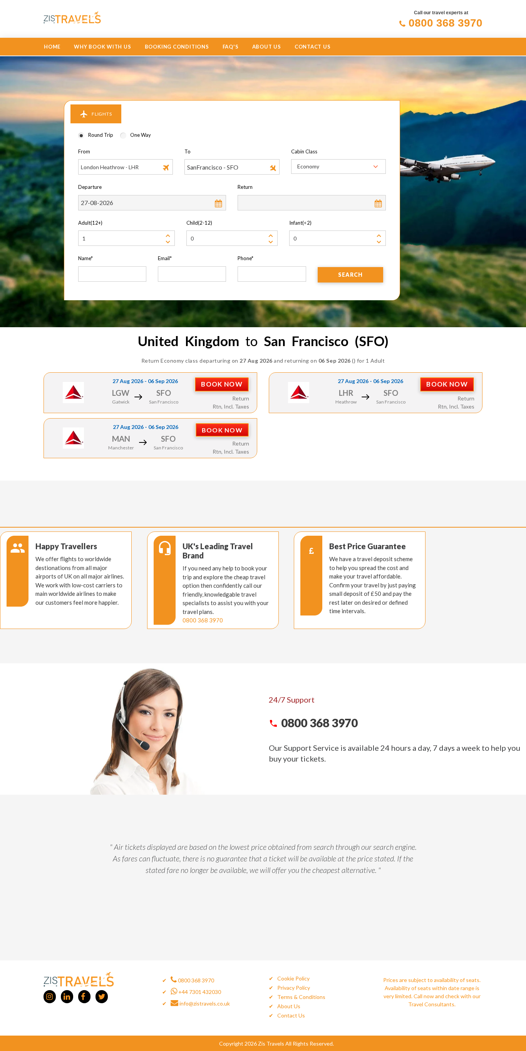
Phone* (245, 258)
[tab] (95, 113)
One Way (140, 135)
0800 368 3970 (203, 620)
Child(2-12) (199, 223)
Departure (90, 187)
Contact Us (313, 47)
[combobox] (338, 166)
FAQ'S (231, 47)
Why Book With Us (102, 47)
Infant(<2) (300, 223)
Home (52, 47)
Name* (85, 258)
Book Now (222, 384)
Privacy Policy (293, 987)
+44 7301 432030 (199, 992)
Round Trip (100, 135)
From (84, 151)
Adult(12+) (90, 223)
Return (245, 187)
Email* (165, 258)
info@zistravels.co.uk (204, 1003)
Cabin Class (304, 151)
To (187, 151)
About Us (266, 47)
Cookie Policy (293, 978)
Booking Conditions (177, 47)
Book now (222, 430)
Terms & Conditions (301, 997)
